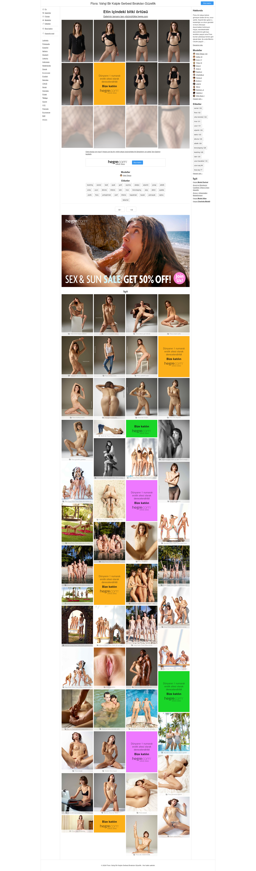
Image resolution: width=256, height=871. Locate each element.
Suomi (44, 101)
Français (45, 109)
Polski (44, 94)
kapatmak (133, 195)
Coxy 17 (199, 60)
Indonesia (45, 62)
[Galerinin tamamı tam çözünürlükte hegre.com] (141, 126)
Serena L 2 (200, 90)
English (45, 76)
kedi (106, 185)
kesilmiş (90, 185)
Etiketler (48, 24)
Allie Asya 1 (200, 96)
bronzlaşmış (136, 190)
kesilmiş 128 (198, 152)
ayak (113, 185)
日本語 (44, 83)
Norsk (44, 87)
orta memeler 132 (200, 117)
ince (127, 190)
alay (146, 190)
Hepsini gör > (197, 99)
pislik (90, 195)
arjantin (145, 185)
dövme (104, 190)
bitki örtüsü (127, 175)
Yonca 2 (199, 78)
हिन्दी (43, 116)
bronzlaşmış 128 (200, 148)
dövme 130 (198, 139)
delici (154, 190)
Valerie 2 (199, 93)
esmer (99, 185)
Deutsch (45, 55)
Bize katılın (207, 3)
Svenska (45, 91)
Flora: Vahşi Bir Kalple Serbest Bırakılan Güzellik (123, 3)
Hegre (200, 182)
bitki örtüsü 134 (201, 54)
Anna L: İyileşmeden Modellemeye (200, 194)
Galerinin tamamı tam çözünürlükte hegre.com (125, 16)
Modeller (48, 20)
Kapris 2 (199, 72)
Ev (46, 9)
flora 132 (197, 112)
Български (46, 112)
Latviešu (45, 40)
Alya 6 (198, 66)
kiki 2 (198, 87)
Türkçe (45, 98)
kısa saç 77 (198, 170)
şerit (120, 185)
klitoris (112, 190)
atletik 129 (198, 143)
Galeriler (48, 13)
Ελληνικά (46, 73)
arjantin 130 (198, 130)
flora (96, 195)
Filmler (47, 16)
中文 (44, 105)
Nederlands (46, 65)
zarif (116, 195)
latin (120, 190)
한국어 (44, 119)
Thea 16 (199, 63)
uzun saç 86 (198, 165)
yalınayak (151, 195)
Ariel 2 (198, 69)
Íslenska (45, 80)
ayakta (161, 190)
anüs (89, 190)
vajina (161, 195)
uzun (96, 190)
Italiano (45, 51)
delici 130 (197, 134)
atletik (162, 185)
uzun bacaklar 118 (200, 161)
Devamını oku (198, 45)
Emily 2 (198, 81)
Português (46, 44)
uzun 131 (197, 126)
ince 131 (197, 121)
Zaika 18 (199, 57)
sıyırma (128, 185)
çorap (154, 185)
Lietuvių (45, 58)
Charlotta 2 (200, 75)
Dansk (44, 69)
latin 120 (197, 156)
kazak (142, 195)
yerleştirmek (106, 195)
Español (45, 47)
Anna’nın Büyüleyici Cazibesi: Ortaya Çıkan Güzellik (201, 187)
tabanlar (125, 200)
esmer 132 (198, 108)
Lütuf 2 (198, 84)
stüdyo (137, 185)
